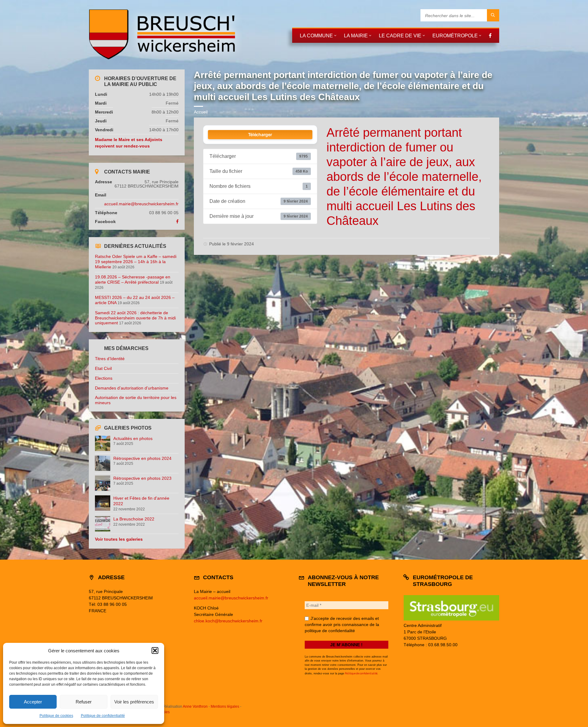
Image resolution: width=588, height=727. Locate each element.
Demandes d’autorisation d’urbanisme (131, 388)
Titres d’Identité (110, 358)
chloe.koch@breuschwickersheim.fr (228, 620)
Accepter (33, 701)
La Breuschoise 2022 (133, 518)
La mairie (356, 35)
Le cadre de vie (400, 35)
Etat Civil (103, 368)
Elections (103, 378)
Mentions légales (225, 706)
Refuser (84, 701)
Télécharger (260, 134)
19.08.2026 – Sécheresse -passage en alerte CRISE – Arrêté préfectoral (132, 279)
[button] (155, 650)
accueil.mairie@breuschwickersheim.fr (141, 203)
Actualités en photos (133, 438)
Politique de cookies (56, 716)
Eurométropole (455, 35)
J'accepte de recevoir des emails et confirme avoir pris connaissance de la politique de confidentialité (342, 624)
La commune (316, 35)
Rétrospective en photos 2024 (142, 458)
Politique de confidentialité (103, 716)
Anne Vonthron (195, 706)
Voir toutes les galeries (119, 539)
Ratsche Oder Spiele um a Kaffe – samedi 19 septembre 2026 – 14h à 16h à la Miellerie (135, 261)
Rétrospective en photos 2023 (142, 478)
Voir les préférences (134, 701)
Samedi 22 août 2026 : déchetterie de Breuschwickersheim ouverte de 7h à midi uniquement (135, 318)
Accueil (201, 112)
